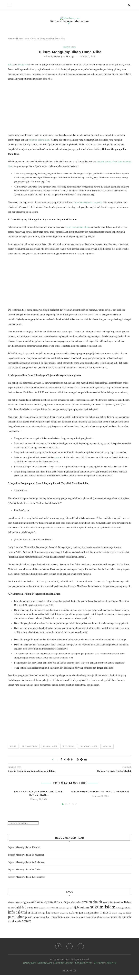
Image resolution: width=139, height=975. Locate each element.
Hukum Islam (22, 38)
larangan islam (88, 746)
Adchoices (111, 962)
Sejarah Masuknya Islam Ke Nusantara (26, 877)
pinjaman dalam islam (38, 140)
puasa (28, 917)
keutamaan (52, 912)
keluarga (41, 913)
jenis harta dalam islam (78, 227)
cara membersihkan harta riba (88, 202)
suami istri (116, 917)
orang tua (121, 913)
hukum (84, 907)
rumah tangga (70, 917)
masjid (114, 913)
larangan (77, 912)
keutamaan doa (66, 913)
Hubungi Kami (45, 962)
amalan (77, 902)
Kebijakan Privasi (83, 962)
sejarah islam (85, 917)
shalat (95, 917)
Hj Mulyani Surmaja (64, 56)
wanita (26, 921)
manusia (107, 746)
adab (10, 902)
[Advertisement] (69, 107)
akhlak (36, 902)
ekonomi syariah (65, 908)
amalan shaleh (92, 902)
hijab (76, 907)
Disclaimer (99, 962)
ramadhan (57, 917)
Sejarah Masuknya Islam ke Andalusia (26, 862)
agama (27, 902)
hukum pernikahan (123, 908)
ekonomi (42, 908)
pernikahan (16, 917)
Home (11, 38)
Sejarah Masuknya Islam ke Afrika (24, 869)
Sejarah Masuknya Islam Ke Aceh (24, 847)
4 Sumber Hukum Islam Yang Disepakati (100, 791)
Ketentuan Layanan (63, 962)
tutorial (18, 921)
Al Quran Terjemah (63, 902)
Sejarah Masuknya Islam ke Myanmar (26, 855)
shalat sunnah (105, 917)
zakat (57, 457)
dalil (17, 907)
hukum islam (50, 746)
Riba (10, 64)
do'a (24, 907)
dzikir (36, 908)
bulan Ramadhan (115, 902)
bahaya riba (23, 64)
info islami (68, 746)
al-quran (47, 902)
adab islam (17, 902)
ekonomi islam (29, 746)
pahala (128, 913)
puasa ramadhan (41, 917)
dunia (13, 746)
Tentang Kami (30, 962)
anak (105, 902)
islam (32, 912)
